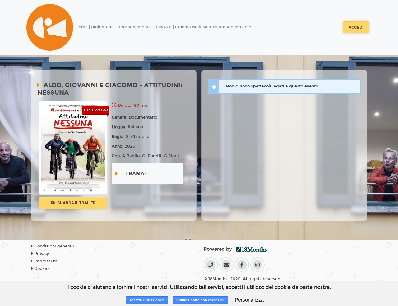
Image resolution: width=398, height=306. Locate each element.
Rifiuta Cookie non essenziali (200, 300)
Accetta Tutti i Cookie (146, 300)
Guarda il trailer (76, 203)
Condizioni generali (53, 246)
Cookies (42, 268)
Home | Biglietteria (95, 27)
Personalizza (249, 300)
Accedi (356, 27)
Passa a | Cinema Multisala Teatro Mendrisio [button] (202, 27)
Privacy (41, 253)
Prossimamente (135, 27)
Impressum (45, 261)
